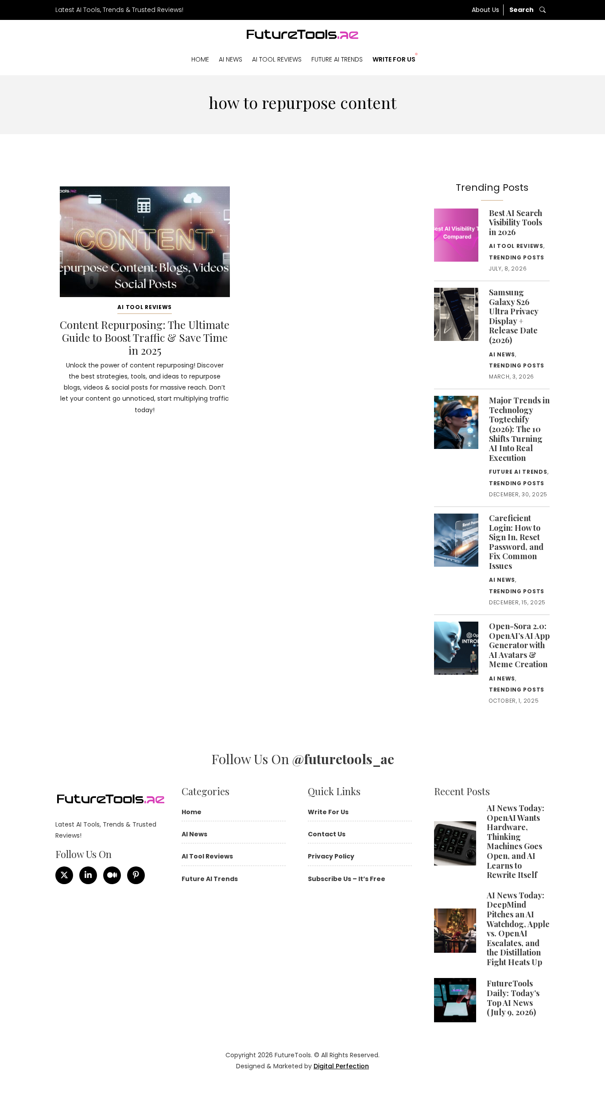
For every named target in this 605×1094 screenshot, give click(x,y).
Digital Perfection (341, 1066)
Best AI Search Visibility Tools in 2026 (515, 222)
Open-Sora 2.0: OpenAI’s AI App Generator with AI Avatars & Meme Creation (519, 645)
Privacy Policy (331, 856)
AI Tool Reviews (277, 59)
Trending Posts (516, 257)
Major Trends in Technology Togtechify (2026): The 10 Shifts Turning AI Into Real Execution (519, 429)
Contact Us (326, 834)
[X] (64, 875)
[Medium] (112, 875)
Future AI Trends (337, 59)
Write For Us (393, 59)
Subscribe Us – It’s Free (346, 878)
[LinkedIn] (88, 875)
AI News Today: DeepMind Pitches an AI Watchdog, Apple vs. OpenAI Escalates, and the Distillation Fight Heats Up (518, 928)
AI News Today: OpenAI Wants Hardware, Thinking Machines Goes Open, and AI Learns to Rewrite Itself (515, 841)
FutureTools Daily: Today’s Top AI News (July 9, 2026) (513, 997)
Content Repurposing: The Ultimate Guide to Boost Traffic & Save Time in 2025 (144, 337)
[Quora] (136, 875)
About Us (485, 9)
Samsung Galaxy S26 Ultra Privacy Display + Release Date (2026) (513, 316)
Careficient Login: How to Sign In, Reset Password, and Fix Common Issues (516, 542)
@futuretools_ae (343, 759)
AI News (230, 59)
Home (200, 59)
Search (522, 9)
